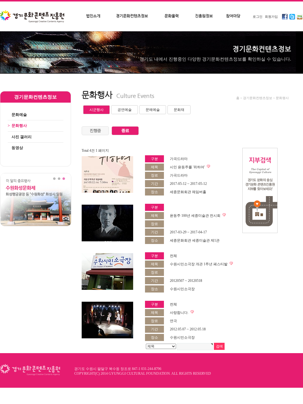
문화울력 (172, 16)
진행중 (95, 130)
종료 (125, 130)
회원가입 (271, 16)
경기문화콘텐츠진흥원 (33, 16)
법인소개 (93, 16)
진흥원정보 (204, 16)
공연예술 (124, 110)
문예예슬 (153, 110)
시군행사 (96, 110)
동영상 (15, 148)
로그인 (257, 16)
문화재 (179, 110)
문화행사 (17, 125)
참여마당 (233, 16)
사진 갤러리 (20, 137)
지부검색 (260, 190)
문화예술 (17, 114)
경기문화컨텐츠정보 (132, 16)
